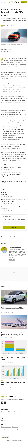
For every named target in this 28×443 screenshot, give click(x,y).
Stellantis (3, 62)
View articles (12, 259)
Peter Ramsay (4, 169)
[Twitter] (2, 403)
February (20, 74)
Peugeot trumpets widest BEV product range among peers (12, 334)
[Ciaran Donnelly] (2, 26)
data (15, 102)
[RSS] (5, 403)
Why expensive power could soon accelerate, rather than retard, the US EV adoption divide (13, 174)
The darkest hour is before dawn (11, 167)
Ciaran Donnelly (8, 25)
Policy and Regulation (6, 431)
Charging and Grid (19, 429)
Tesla (14, 431)
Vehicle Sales (4, 7)
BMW (2, 380)
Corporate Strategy (6, 426)
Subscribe (23, 2)
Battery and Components (7, 429)
